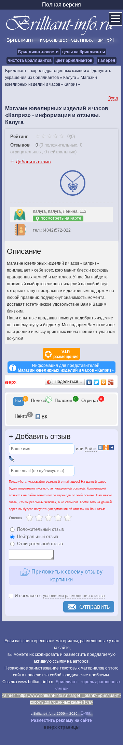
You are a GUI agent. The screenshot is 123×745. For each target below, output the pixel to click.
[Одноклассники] (103, 382)
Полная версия (61, 5)
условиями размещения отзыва (74, 595)
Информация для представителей (66, 368)
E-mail (87, 713)
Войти (91, 448)
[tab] (18, 401)
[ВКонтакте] (89, 382)
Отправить (94, 606)
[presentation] (18, 401)
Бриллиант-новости (38, 52)
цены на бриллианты (83, 52)
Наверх (8, 382)
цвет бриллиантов (73, 60)
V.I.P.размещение (66, 354)
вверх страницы (62, 727)
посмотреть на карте (60, 218)
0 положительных (59, 145)
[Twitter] (96, 382)
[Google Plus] (110, 382)
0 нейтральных (59, 151)
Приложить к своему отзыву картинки (66, 575)
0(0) (70, 136)
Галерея (106, 60)
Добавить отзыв (33, 161)
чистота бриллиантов (30, 60)
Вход (113, 98)
